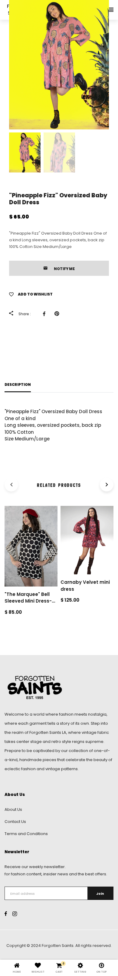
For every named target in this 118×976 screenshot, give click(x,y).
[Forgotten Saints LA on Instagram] (14, 914)
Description (18, 384)
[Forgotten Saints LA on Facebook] (6, 914)
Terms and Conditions (26, 834)
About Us (13, 809)
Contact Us (15, 821)
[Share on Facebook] (45, 313)
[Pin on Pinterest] (58, 313)
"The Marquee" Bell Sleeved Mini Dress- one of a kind (28, 601)
